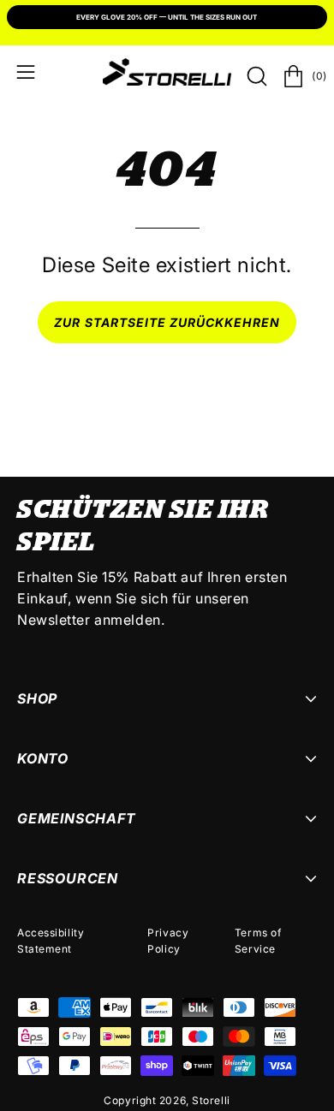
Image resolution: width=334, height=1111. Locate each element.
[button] (255, 76)
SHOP (37, 698)
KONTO (43, 758)
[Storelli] (167, 72)
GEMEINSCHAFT (76, 818)
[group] (167, 19)
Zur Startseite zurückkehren (166, 322)
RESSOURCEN (67, 878)
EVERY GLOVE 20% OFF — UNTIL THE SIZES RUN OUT (166, 17)
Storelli (211, 1100)
